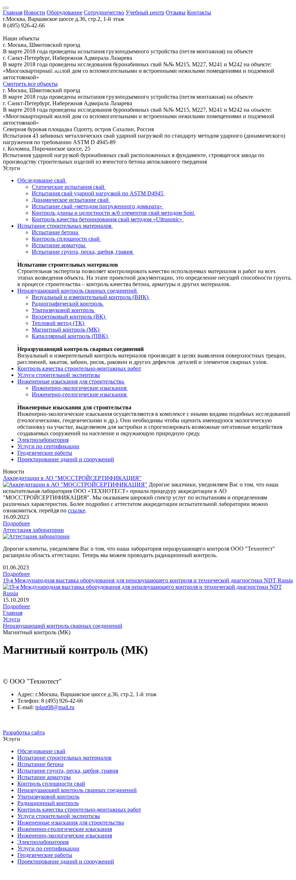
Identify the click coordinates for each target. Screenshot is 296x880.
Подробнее (16, 523)
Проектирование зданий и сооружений (65, 459)
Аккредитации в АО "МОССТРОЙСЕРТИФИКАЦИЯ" (72, 478)
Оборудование (64, 12)
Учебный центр (145, 12)
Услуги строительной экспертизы (58, 375)
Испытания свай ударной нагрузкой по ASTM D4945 (98, 193)
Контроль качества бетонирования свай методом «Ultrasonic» (108, 219)
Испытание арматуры (59, 245)
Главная (12, 12)
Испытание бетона (55, 232)
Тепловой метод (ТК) (59, 323)
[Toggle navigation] (6, 8)
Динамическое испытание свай (71, 200)
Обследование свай (42, 180)
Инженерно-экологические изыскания (80, 388)
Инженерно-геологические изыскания (80, 394)
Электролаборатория (43, 440)
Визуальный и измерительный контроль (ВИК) (91, 297)
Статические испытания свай (69, 187)
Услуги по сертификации (48, 446)
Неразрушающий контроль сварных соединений (77, 291)
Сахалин (255, 108)
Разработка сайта (24, 732)
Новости (34, 12)
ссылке (76, 510)
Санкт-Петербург (75, 49)
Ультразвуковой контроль (63, 310)
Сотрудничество (104, 12)
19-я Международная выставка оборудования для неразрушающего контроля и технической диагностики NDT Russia (148, 580)
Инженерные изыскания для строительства (71, 381)
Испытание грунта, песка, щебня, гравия (83, 252)
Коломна (60, 81)
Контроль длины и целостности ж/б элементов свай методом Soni (113, 213)
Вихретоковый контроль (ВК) (69, 317)
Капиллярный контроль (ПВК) (70, 336)
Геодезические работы (44, 453)
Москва (56, 70)
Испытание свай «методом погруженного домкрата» (98, 206)
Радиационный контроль (48, 803)
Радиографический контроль (68, 304)
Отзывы (176, 12)
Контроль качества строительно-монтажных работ (79, 368)
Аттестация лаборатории (33, 530)
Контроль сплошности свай (66, 239)
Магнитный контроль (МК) (66, 329)
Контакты (199, 12)
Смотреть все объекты (30, 84)
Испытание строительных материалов (65, 226)
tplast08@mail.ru (54, 707)
